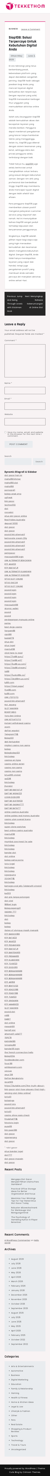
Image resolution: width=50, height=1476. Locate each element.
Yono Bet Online (13, 715)
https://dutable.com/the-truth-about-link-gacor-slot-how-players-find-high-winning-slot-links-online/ (25, 1089)
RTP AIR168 (10, 982)
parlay (8, 623)
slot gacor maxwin (14, 1158)
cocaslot (9, 512)
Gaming (15, 1393)
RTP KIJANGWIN (12, 960)
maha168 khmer (13, 479)
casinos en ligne (13, 760)
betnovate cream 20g (16, 538)
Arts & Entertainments (22, 1366)
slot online (10, 856)
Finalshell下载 (11, 1119)
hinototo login (12, 1122)
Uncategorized (18, 1449)
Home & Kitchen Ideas (22, 1402)
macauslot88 (11, 605)
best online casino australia (19, 830)
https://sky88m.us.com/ (17, 678)
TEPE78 (8, 1037)
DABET (8, 1019)
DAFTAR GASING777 (14, 804)
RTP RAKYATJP (11, 568)
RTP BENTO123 (11, 986)
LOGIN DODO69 (12, 797)
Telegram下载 (11, 734)
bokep (8, 749)
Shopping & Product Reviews (21, 1430)
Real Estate (17, 1424)
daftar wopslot (12, 730)
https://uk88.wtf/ (13, 660)
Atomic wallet (12, 608)
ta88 (7, 671)
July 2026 (16, 1263)
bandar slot (10, 852)
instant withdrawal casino (18, 723)
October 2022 (18, 1339)
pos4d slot (10, 1011)
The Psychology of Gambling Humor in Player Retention (24, 1220)
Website (9, 414)
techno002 (10, 505)
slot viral (9, 900)
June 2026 (16, 1268)
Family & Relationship (22, 1388)
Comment (11, 340)
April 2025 (16, 1330)
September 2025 (19, 1308)
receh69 (9, 1082)
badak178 (9, 638)
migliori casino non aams (17, 745)
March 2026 (17, 1281)
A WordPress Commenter (17, 1240)
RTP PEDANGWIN (12, 945)
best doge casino (13, 627)
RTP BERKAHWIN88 (13, 971)
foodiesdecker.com (14, 1060)
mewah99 (10, 1026)
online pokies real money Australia (22, 815)
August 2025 (17, 1313)
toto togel (10, 863)
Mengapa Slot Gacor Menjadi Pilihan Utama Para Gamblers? (25, 1182)
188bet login (11, 904)
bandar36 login (12, 1048)
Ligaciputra (10, 875)
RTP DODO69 (11, 967)
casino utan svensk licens (18, 819)
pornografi (10, 490)
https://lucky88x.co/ (15, 675)
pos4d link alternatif (15, 534)
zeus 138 (9, 1074)
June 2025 (16, 1321)
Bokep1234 (10, 1056)
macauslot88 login (14, 556)
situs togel (10, 645)
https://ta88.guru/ (14, 656)
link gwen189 (11, 1130)
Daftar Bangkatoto (14, 1078)
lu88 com (9, 682)
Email (8, 398)
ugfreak (8, 497)
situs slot (9, 641)
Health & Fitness (19, 1397)
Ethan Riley (16, 56)
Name (8, 383)
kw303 (8, 893)
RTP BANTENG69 (12, 952)
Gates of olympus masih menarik (21, 930)
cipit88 (8, 634)
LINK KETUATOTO (13, 719)
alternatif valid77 (13, 1034)
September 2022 (19, 1344)
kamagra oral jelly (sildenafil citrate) (23, 886)
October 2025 (18, 1304)
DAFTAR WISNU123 (13, 793)
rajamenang (11, 1137)
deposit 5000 (11, 523)
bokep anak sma (13, 494)
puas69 (8, 1126)
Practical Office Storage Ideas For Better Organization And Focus (23, 1191)
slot (6, 508)
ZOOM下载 (10, 878)
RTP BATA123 (11, 937)
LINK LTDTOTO (12, 697)
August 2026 (17, 1259)
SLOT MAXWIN (11, 708)
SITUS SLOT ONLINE (14, 579)
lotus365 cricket (13, 775)
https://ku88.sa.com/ (15, 664)
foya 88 (8, 1063)
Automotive (17, 1371)
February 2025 (18, 1335)
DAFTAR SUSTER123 (14, 801)
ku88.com (10, 693)
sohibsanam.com (13, 1067)
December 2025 (19, 1295)
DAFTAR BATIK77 (13, 808)
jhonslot (9, 786)
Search (8, 456)
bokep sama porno (14, 860)
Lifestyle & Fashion (20, 1411)
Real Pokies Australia (15, 519)
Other (14, 1415)
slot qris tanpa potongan (17, 897)
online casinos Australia (17, 812)
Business (13, 28)
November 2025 (19, 1299)
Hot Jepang (10, 704)
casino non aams (13, 767)
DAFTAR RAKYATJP (13, 789)
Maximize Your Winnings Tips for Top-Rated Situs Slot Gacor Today (23, 1201)
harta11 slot (10, 1030)
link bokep (10, 756)
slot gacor (10, 527)
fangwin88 (10, 630)
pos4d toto (10, 1104)
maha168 (9, 486)
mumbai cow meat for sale (18, 841)
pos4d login (10, 590)
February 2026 (18, 1286)
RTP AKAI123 (10, 564)
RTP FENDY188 (11, 993)
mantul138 (10, 649)
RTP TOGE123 (11, 963)
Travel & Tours (18, 1445)
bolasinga (9, 1100)
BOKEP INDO (10, 712)
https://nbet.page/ (14, 686)
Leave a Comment (30, 29)
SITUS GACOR (11, 582)
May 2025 (16, 1326)
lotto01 (8, 1097)
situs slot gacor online (16, 516)
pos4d (8, 612)
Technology (17, 1440)
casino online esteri (14, 764)
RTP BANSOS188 (12, 934)
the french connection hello (19, 1052)
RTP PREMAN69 (12, 956)
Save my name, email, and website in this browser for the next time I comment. (25, 434)
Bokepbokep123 (12, 752)
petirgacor (10, 553)
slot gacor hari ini (13, 475)
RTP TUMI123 (11, 997)
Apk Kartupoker (12, 741)
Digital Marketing (19, 1379)
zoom (7, 727)
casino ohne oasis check (17, 1115)
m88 (7, 1015)
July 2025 (16, 1317)
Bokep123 (9, 738)
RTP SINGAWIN (11, 1000)
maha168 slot (11, 482)
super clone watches (15, 826)
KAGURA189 (10, 1041)
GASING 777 (10, 912)
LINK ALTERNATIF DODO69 (17, 575)
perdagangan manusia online (19, 619)
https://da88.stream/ (16, 667)
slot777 (8, 1155)
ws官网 (8, 778)
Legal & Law (17, 1406)
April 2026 (16, 1277)
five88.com (10, 690)
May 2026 (16, 1272)
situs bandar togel (14, 1151)
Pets (13, 1420)
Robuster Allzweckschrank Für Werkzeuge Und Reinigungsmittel (24, 1210)
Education (16, 1384)
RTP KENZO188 (11, 989)
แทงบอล (8, 1071)
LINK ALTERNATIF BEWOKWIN (18, 560)
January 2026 (18, 1290)
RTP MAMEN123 (12, 1004)
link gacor (9, 501)
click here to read (14, 653)
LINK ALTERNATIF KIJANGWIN (18, 571)
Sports (14, 1436)
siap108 (29, 164)
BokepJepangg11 (13, 908)
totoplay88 (10, 1045)
